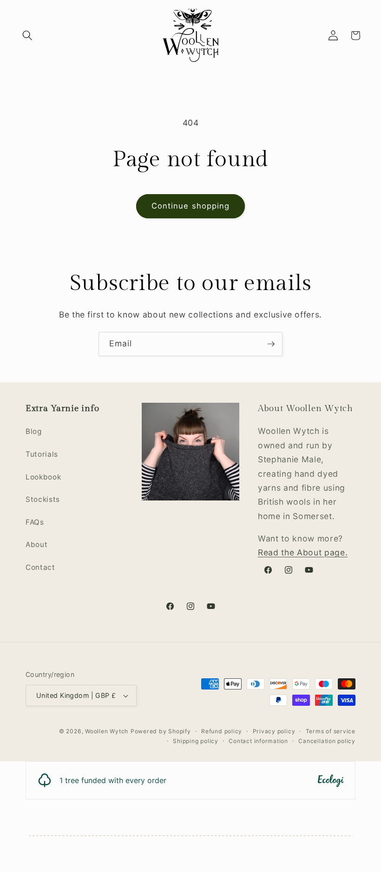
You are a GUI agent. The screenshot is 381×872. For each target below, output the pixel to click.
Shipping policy (195, 740)
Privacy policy (274, 731)
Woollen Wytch (106, 731)
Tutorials (42, 454)
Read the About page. (303, 552)
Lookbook (43, 477)
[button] (27, 35)
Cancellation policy (326, 740)
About (36, 544)
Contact (40, 567)
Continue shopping (190, 205)
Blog (34, 431)
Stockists (43, 499)
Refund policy (221, 731)
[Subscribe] (271, 344)
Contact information (258, 740)
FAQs (35, 522)
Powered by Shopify (161, 731)
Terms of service (330, 731)
